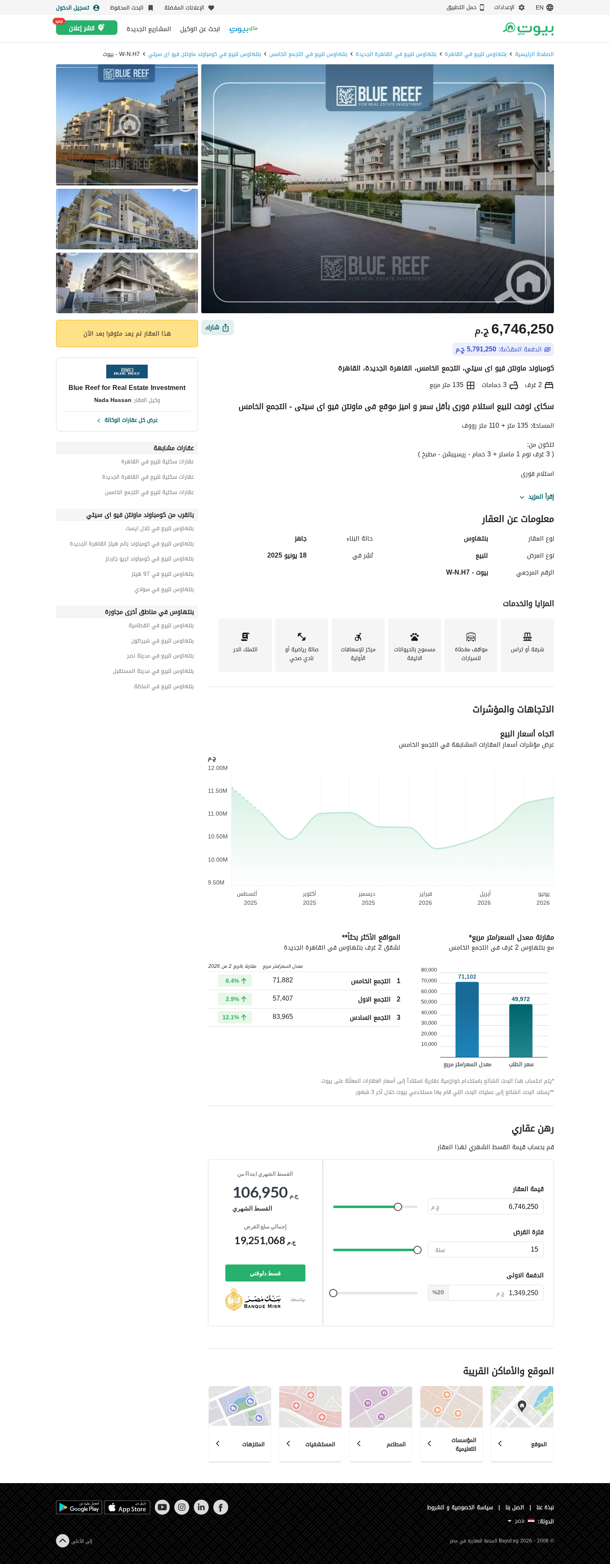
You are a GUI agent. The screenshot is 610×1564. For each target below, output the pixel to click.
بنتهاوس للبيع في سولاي (164, 590)
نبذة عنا (545, 1507)
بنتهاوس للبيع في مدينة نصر (160, 657)
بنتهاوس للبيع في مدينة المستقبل (153, 672)
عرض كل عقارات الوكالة (131, 419)
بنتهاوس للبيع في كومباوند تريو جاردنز (149, 559)
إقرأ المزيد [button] (541, 497)
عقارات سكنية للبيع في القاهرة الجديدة (148, 478)
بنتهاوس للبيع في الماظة (164, 687)
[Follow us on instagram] (181, 1512)
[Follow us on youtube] (162, 1512)
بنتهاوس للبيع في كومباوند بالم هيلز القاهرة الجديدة (132, 545)
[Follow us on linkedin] (201, 1512)
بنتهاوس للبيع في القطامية (161, 626)
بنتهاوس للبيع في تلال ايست (160, 529)
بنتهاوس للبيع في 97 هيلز (163, 575)
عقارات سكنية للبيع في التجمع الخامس (149, 493)
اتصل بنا (515, 1507)
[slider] (398, 1207)
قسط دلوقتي (265, 1273)
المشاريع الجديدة (149, 29)
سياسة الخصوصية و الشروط (460, 1507)
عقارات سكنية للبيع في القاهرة (157, 462)
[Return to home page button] (528, 29)
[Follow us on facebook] (220, 1512)
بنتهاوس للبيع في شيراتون (162, 642)
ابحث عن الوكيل (200, 29)
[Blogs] (243, 29)
